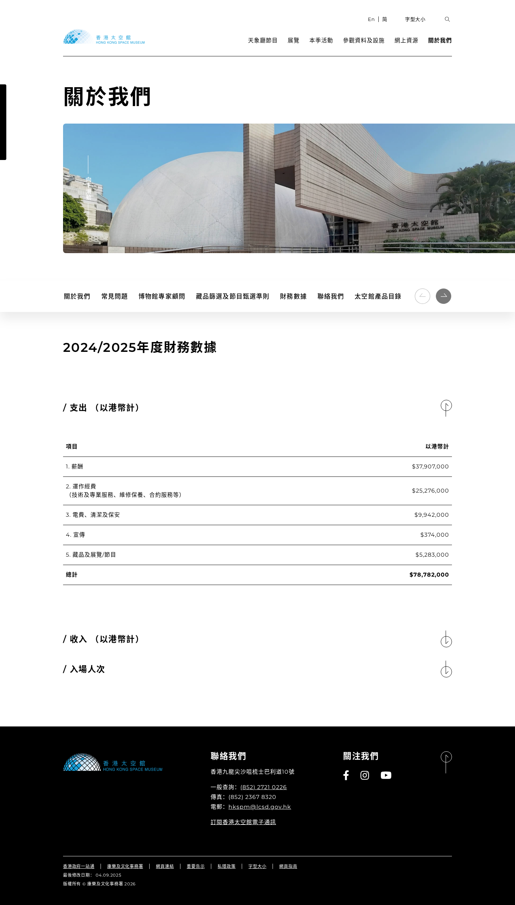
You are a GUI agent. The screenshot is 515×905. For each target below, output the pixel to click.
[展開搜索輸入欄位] (448, 19)
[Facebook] (346, 775)
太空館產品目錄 (378, 296)
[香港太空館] (104, 36)
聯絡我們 (330, 296)
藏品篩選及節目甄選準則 (232, 296)
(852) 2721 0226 (263, 787)
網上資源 (406, 40)
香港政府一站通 (78, 866)
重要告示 (196, 866)
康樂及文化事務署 (125, 866)
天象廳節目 (263, 40)
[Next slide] (443, 296)
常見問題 (114, 296)
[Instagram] (365, 775)
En (371, 19)
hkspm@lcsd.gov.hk (259, 806)
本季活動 (321, 40)
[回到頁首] (446, 762)
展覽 (294, 40)
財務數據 (293, 296)
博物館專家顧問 (161, 296)
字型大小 (415, 19)
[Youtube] (386, 775)
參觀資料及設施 (364, 40)
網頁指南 (288, 866)
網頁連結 (165, 866)
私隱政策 (226, 866)
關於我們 (440, 40)
